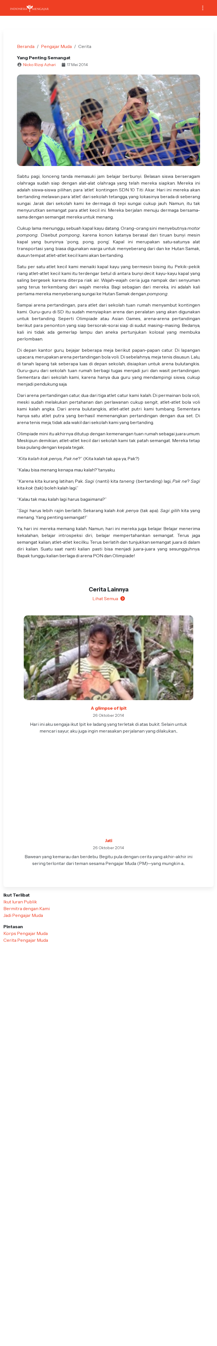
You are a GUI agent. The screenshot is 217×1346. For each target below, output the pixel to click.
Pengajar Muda (56, 46)
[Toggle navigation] (203, 8)
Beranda (25, 46)
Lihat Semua (105, 598)
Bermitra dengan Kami (26, 908)
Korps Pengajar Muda (25, 933)
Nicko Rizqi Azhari (39, 64)
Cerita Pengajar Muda (25, 940)
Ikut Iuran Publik (20, 901)
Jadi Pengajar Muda (23, 915)
